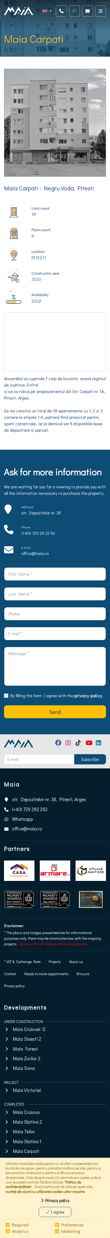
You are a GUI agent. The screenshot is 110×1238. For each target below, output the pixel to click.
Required (20, 1224)
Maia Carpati (26, 1151)
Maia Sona (24, 1068)
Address (27, 507)
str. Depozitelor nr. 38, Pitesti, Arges (49, 799)
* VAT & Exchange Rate (22, 961)
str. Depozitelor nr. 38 (41, 512)
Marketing (70, 1231)
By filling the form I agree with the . (56, 695)
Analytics (20, 1231)
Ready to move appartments (46, 973)
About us (76, 961)
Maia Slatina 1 (27, 1141)
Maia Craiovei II (29, 1029)
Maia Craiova (26, 1112)
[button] (47, 11)
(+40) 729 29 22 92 (38, 533)
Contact (10, 973)
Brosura (83, 973)
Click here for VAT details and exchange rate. (53, 943)
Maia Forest (25, 1049)
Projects (55, 961)
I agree (57, 1212)
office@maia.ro (35, 553)
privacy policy (88, 695)
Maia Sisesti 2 (27, 1039)
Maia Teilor (24, 1131)
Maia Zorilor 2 (26, 1058)
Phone (25, 527)
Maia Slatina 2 (27, 1122)
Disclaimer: (14, 925)
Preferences (72, 1224)
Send (55, 711)
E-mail (25, 547)
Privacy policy (14, 985)
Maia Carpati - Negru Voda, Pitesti (49, 188)
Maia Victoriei (27, 1090)
